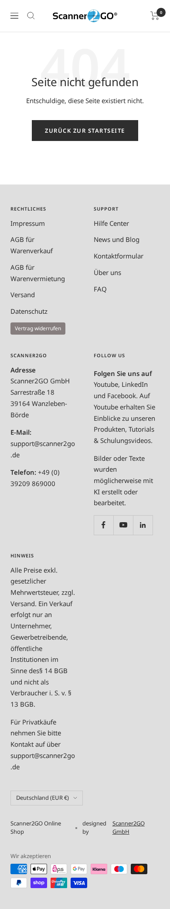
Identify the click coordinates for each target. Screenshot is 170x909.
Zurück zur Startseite (85, 130)
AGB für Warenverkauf (31, 245)
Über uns (107, 272)
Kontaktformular (118, 256)
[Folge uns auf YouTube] (123, 525)
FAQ (100, 289)
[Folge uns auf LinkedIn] (143, 525)
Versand (22, 294)
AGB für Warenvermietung (37, 273)
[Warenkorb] (155, 15)
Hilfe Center (111, 223)
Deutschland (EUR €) (42, 798)
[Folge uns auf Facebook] (103, 525)
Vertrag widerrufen (38, 328)
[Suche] (31, 16)
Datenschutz (29, 311)
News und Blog (116, 239)
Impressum (27, 223)
